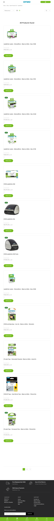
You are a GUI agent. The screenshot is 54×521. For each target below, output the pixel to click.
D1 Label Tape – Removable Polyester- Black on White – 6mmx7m (20, 359)
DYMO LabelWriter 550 (9, 184)
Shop (8, 5)
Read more (8, 55)
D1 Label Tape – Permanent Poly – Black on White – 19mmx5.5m (19, 429)
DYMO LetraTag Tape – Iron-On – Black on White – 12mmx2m (19, 324)
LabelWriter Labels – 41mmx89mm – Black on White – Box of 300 (20, 44)
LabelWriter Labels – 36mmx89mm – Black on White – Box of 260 (20, 114)
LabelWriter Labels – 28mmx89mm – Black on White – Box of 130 (20, 149)
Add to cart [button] (8, 90)
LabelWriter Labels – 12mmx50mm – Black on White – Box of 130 (20, 79)
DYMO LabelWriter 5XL (9, 219)
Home (4, 5)
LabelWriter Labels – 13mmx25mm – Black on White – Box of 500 (20, 289)
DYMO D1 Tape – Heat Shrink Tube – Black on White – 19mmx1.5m (20, 394)
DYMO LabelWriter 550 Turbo (11, 254)
